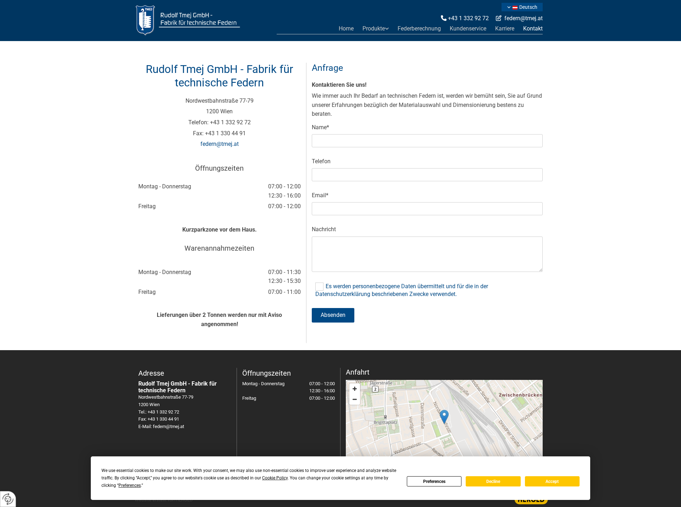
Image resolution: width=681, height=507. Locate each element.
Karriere (504, 28)
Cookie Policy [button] (275, 477)
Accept (552, 481)
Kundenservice (468, 28)
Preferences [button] (129, 485)
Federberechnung (419, 28)
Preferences (434, 481)
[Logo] (202, 20)
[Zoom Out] (354, 399)
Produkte (373, 28)
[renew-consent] (8, 499)
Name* (320, 127)
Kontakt (533, 28)
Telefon (321, 161)
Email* (320, 195)
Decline (493, 481)
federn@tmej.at (523, 18)
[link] (371, 28)
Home (346, 28)
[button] (444, 417)
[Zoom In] (354, 388)
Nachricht (324, 229)
